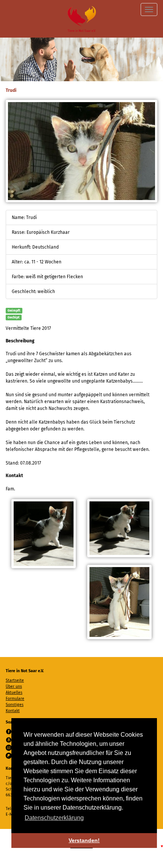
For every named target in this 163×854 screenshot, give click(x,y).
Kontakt (13, 710)
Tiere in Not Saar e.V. (81, 19)
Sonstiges (15, 704)
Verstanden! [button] (84, 840)
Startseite (15, 680)
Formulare (15, 698)
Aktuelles (14, 692)
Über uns (14, 686)
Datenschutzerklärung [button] (54, 818)
